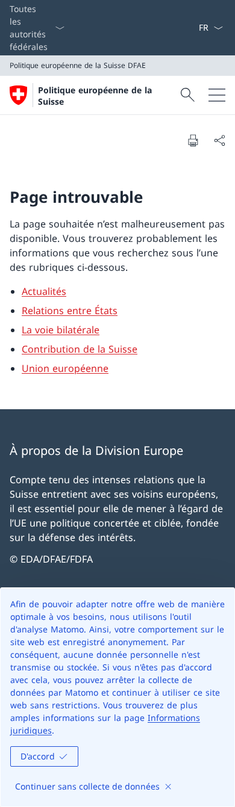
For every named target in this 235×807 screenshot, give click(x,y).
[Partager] (219, 140)
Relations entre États (70, 310)
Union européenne (65, 368)
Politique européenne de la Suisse (95, 95)
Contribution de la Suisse (79, 349)
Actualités (44, 291)
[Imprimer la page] (193, 140)
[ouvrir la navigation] (217, 95)
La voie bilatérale (60, 329)
